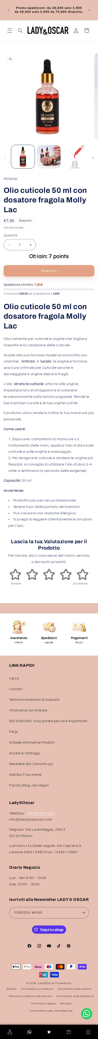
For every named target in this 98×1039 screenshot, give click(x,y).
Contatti (15, 689)
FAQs (13, 732)
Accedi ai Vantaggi (24, 753)
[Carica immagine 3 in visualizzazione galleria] (74, 156)
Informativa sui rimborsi (28, 710)
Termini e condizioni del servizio (30, 996)
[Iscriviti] (83, 912)
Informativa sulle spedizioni (75, 996)
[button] (9, 30)
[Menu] (88, 1032)
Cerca (14, 678)
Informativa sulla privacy (75, 989)
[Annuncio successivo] (89, 10)
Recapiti (66, 1003)
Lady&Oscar (46, 983)
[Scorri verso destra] (93, 158)
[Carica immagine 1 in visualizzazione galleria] (23, 156)
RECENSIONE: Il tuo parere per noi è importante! (48, 721)
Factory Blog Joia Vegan (29, 785)
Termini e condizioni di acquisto (34, 699)
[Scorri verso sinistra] (5, 158)
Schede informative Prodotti (31, 742)
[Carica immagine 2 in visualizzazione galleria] (49, 156)
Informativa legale (43, 1003)
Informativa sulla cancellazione (51, 1011)
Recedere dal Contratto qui (31, 764)
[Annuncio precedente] (9, 10)
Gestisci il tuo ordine (25, 774)
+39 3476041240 (40, 813)
